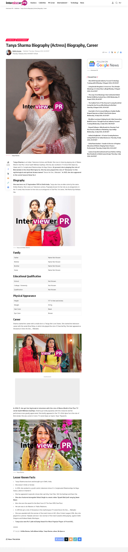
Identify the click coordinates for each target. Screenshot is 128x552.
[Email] (115, 52)
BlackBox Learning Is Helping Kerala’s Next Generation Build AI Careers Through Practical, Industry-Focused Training (104, 121)
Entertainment (22, 40)
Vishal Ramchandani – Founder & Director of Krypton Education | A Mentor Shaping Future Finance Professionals (103, 146)
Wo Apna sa (61, 531)
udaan (55, 531)
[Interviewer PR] (17, 3)
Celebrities (10, 40)
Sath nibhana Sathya (36, 531)
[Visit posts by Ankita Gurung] (9, 52)
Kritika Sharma (25, 531)
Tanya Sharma (48, 531)
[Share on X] (112, 52)
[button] (113, 3)
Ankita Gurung (16, 51)
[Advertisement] (64, 23)
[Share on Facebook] (109, 52)
